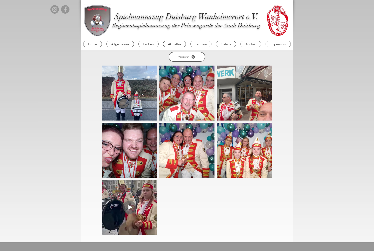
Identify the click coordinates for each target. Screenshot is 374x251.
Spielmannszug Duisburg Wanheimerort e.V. (186, 16)
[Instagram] (54, 9)
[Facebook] (65, 9)
